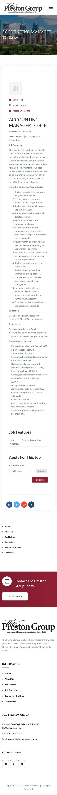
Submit (40, 479)
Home (7, 526)
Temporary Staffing (13, 547)
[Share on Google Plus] (24, 504)
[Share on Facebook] (9, 504)
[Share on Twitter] (17, 504)
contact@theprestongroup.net (23, 739)
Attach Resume (17, 465)
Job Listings (10, 537)
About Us (9, 532)
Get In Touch (15, 596)
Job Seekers (10, 542)
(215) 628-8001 (16, 733)
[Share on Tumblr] (31, 504)
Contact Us (9, 552)
